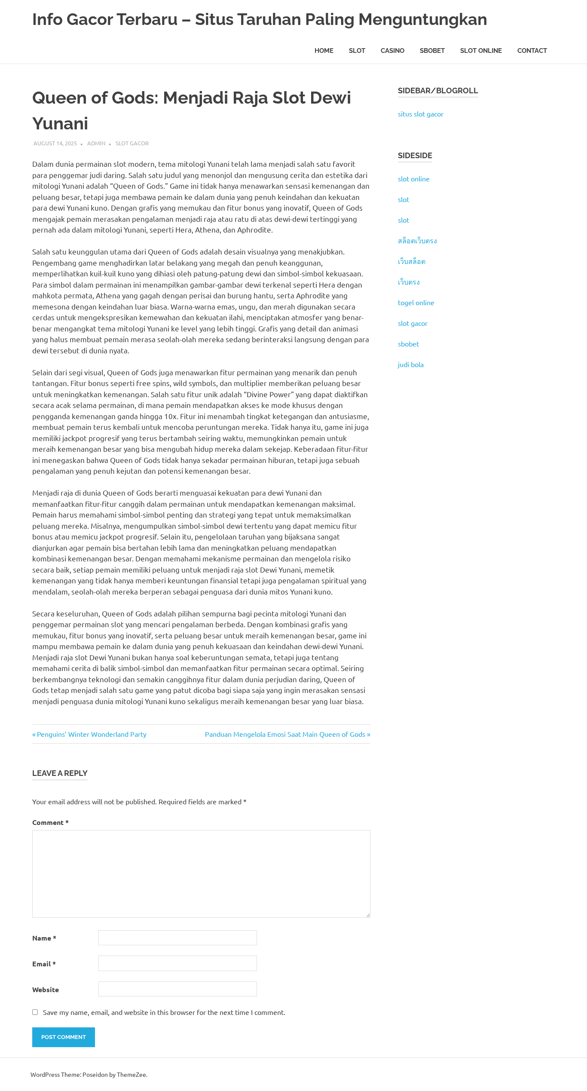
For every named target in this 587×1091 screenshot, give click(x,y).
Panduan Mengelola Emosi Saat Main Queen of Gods (285, 733)
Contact (532, 51)
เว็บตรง (409, 281)
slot (403, 199)
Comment (50, 822)
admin (96, 143)
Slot (357, 51)
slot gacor (413, 323)
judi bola (411, 364)
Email (44, 963)
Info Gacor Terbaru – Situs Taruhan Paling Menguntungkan (259, 19)
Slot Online (481, 51)
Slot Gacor (132, 143)
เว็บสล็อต (411, 261)
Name (44, 937)
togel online (416, 302)
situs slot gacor (420, 113)
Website (45, 989)
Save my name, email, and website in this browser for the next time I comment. (164, 1012)
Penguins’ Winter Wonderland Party (92, 733)
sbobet (408, 343)
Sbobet (432, 51)
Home (324, 51)
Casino (392, 51)
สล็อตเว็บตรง (417, 240)
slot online (414, 178)
